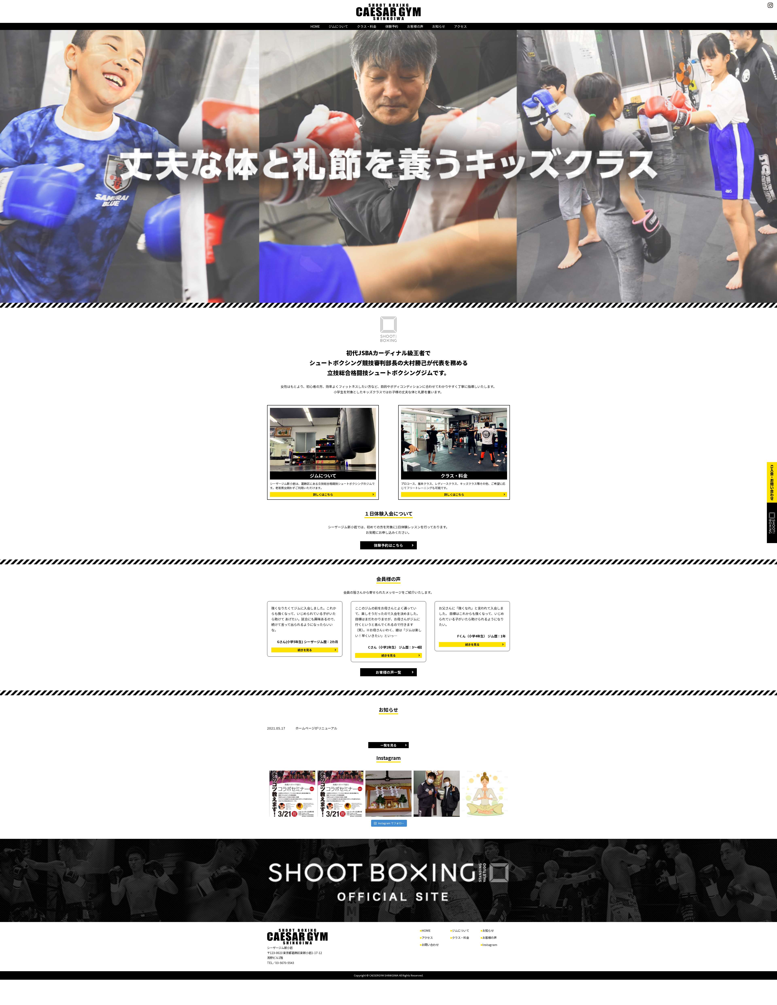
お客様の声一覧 (388, 672)
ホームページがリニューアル (316, 728)
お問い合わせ (430, 944)
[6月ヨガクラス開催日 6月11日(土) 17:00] (485, 794)
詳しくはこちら (323, 494)
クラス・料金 (366, 26)
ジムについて (338, 26)
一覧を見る (388, 745)
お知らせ (438, 26)
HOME (315, 26)
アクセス (460, 26)
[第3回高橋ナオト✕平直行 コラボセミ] (340, 794)
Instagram (489, 944)
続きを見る (305, 650)
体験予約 (391, 26)
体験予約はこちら (388, 545)
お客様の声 (415, 26)
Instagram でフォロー (391, 823)
